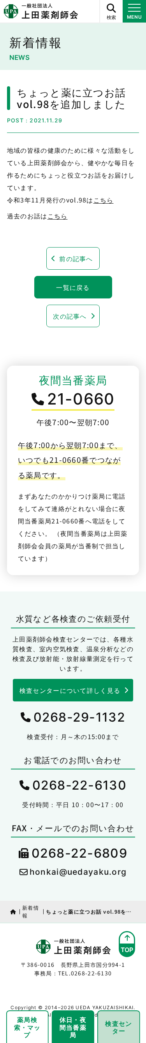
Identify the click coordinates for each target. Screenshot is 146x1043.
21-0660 (81, 398)
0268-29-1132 (79, 717)
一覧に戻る (73, 287)
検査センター (118, 1027)
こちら (103, 199)
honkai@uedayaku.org (78, 872)
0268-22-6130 (79, 785)
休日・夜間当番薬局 (73, 1027)
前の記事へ (76, 258)
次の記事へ (69, 316)
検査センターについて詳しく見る (69, 690)
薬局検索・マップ (27, 1027)
